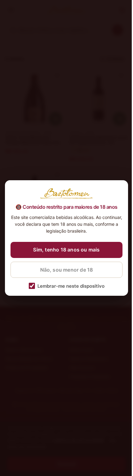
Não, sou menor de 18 (66, 270)
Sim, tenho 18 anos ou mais (66, 250)
